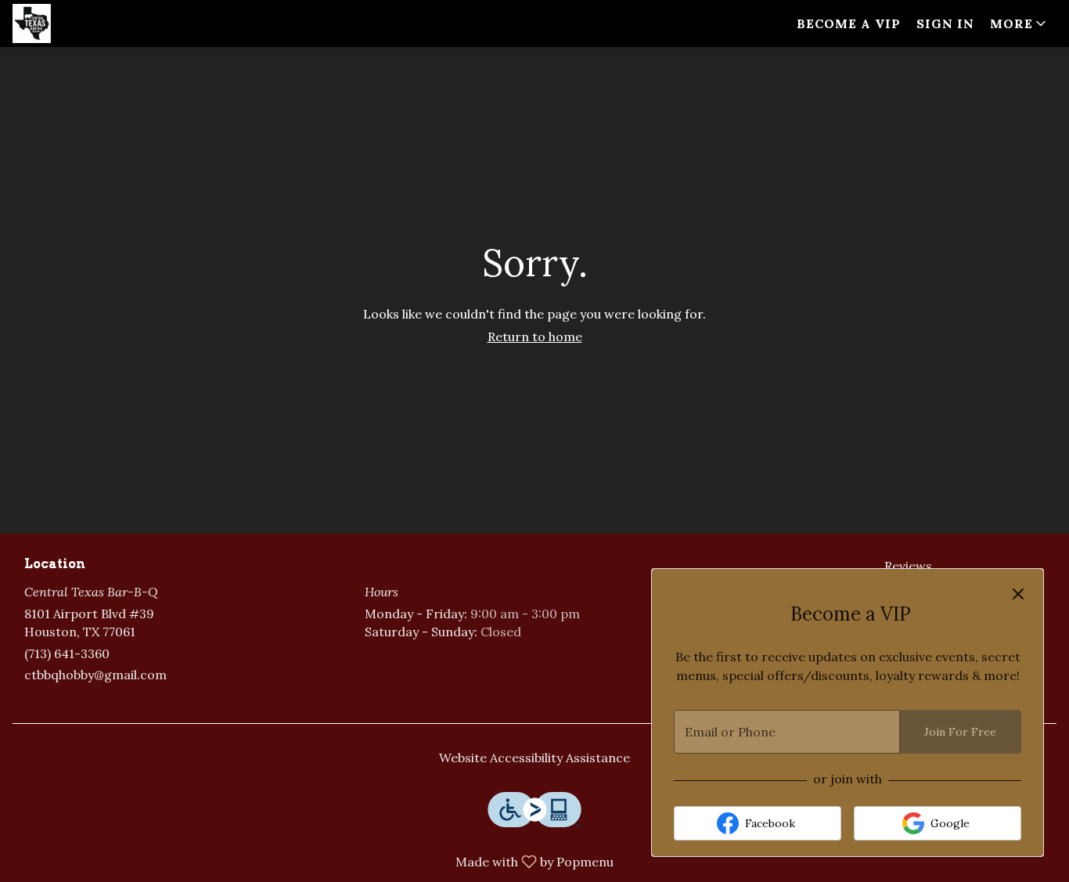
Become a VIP (849, 23)
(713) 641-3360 (67, 653)
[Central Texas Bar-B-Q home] (83, 23)
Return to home (535, 336)
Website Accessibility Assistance (534, 757)
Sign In (945, 23)
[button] (1019, 23)
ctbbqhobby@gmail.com (95, 674)
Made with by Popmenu (313, 861)
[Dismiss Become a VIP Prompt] (1018, 594)
